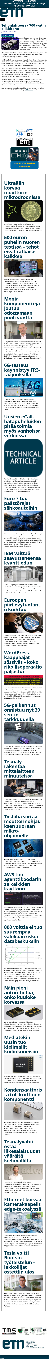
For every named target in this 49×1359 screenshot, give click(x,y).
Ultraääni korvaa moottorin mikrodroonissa (22, 190)
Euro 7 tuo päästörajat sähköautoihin (20, 503)
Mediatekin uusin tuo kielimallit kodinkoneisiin (21, 1044)
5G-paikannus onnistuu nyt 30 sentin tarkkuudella (22, 712)
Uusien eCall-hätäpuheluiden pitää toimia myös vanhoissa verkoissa (22, 426)
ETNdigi (41, 3)
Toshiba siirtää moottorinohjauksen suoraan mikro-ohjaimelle (22, 826)
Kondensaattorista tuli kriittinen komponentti (23, 1094)
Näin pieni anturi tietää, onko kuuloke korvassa (20, 994)
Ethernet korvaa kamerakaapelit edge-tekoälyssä (22, 1204)
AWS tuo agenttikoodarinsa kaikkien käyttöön (22, 881)
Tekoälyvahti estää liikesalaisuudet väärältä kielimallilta (22, 1151)
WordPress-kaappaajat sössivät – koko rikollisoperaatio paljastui (23, 662)
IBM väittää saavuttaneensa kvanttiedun (22, 558)
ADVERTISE (17, 1)
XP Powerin (29, 90)
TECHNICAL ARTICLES (14, 3)
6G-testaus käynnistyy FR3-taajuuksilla (22, 370)
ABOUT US (19, 6)
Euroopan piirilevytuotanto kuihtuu (22, 605)
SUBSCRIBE (30, 1)
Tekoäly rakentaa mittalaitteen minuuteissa (19, 768)
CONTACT (30, 6)
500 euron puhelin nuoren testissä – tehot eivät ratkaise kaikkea (22, 246)
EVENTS (31, 3)
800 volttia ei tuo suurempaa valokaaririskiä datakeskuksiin (23, 934)
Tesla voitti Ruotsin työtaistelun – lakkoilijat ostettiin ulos (19, 1262)
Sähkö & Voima (7, 35)
